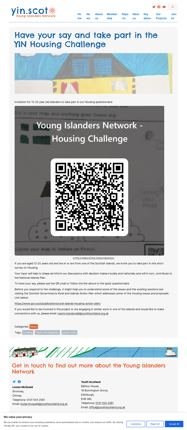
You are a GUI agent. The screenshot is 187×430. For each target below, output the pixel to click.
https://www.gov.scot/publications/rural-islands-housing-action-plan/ (58, 303)
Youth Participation (47, 332)
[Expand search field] (172, 7)
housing (28, 332)
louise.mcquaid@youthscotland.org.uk (44, 403)
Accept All (174, 424)
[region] (93, 421)
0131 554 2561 (105, 403)
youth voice (69, 332)
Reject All (155, 424)
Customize (136, 424)
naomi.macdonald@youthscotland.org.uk (83, 313)
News (33, 326)
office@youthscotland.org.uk (107, 407)
